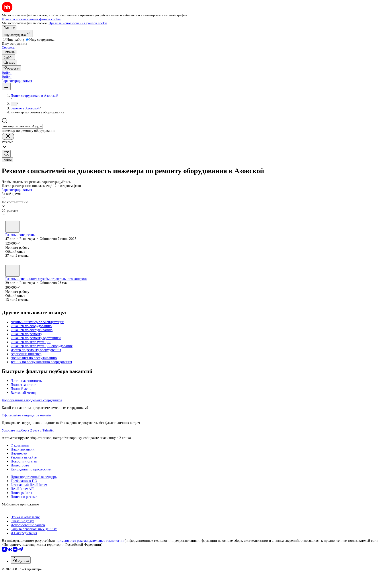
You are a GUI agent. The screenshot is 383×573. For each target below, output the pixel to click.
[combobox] (22, 126)
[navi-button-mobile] (6, 86)
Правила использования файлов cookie (78, 23)
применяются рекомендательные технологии (90, 540)
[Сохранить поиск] (6, 153)
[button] (7, 73)
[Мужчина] (12, 227)
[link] (9, 62)
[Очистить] (8, 136)
